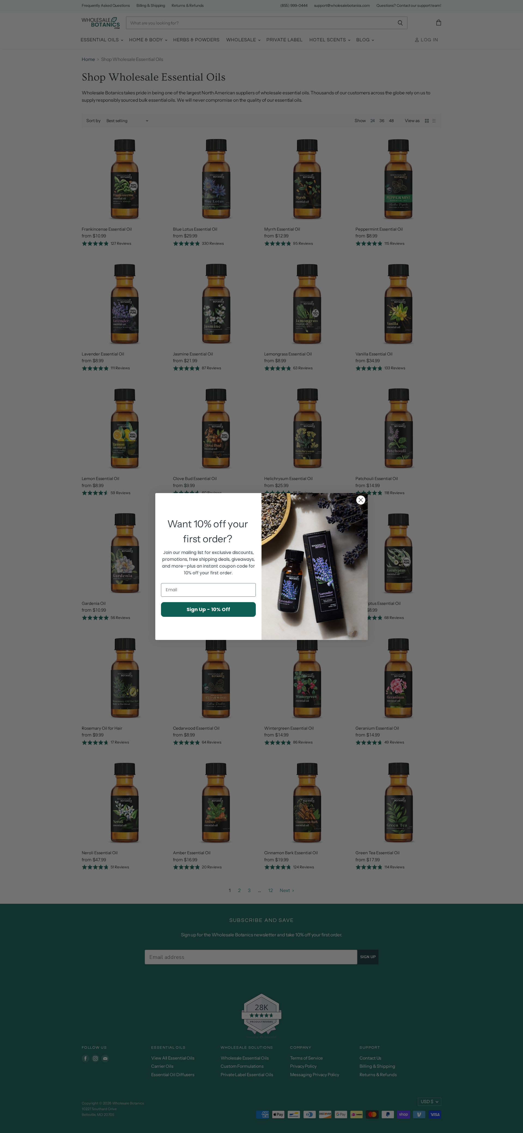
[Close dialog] (361, 500)
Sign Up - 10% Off (208, 609)
